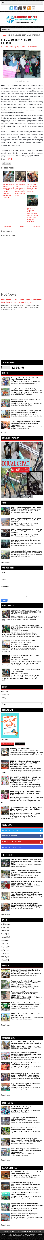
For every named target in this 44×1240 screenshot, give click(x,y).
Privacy (3, 698)
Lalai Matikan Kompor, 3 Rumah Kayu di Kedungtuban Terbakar (24, 1118)
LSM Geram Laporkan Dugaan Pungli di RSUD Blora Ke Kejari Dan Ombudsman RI (26, 611)
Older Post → (37, 226)
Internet (3, 931)
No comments (32, 47)
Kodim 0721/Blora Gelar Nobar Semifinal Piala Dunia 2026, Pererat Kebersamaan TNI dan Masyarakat (26, 520)
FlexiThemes (12, 1234)
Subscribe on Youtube (11, 841)
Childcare (4, 924)
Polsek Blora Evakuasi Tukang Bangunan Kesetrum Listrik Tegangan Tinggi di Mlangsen (26, 1139)
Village (3, 960)
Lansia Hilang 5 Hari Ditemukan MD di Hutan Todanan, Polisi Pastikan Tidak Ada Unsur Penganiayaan (25, 423)
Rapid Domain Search (28, 1235)
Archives (20, 744)
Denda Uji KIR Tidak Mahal (20, 749)
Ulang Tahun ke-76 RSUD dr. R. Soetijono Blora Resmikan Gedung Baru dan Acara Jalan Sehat (26, 389)
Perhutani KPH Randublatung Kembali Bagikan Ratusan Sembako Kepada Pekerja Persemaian (26, 627)
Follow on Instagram (11, 847)
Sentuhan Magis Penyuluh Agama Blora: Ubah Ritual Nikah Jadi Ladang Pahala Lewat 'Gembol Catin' (26, 861)
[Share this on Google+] (11, 159)
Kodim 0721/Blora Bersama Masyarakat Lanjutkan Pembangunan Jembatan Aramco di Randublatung (26, 872)
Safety (3, 950)
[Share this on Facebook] (7, 159)
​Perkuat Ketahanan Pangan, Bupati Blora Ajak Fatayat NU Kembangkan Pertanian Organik (26, 1003)
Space (3, 953)
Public (3, 944)
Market (3, 934)
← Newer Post (6, 226)
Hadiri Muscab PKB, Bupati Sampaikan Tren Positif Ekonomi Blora (25, 1193)
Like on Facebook (9, 836)
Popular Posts (7, 744)
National (4, 937)
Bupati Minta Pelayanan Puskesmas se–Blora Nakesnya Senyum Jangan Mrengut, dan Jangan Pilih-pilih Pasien (32, 214)
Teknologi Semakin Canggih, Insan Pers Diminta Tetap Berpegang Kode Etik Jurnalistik (26, 904)
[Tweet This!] (9, 159)
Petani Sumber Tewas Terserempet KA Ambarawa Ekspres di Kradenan (24, 1128)
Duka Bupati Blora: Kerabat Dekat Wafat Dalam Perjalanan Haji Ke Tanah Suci (26, 378)
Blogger (38, 1231)
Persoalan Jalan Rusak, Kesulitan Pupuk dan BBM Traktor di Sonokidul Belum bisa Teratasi (8, 190)
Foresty (3, 927)
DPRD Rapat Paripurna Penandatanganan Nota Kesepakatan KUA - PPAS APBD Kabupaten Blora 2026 (25, 763)
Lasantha (32, 1234)
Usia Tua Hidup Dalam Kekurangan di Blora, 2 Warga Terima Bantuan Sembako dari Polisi (20, 189)
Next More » (5, 433)
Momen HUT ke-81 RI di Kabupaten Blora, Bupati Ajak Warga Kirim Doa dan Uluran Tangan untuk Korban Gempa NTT (25, 779)
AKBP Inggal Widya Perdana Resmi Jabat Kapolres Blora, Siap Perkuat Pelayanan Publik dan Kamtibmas (25, 793)
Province (4, 940)
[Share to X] (8, 163)
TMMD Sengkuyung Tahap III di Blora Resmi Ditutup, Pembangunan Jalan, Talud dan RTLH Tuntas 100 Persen (26, 809)
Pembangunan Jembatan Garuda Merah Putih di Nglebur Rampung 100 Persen (26, 882)
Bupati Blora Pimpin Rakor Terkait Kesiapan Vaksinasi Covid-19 (23, 641)
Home (4, 35)
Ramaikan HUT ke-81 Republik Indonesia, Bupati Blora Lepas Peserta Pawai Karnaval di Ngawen (21, 301)
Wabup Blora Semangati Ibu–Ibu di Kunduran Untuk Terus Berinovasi (32, 188)
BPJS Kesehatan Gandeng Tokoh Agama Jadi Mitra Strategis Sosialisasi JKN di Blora (26, 411)
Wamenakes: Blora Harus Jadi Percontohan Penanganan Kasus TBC (25, 400)
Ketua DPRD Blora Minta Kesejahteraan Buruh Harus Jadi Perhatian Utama (26, 1172)
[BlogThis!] (5, 163)
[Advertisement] (22, 337)
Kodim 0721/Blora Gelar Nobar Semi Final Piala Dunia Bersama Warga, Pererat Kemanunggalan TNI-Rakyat (26, 531)
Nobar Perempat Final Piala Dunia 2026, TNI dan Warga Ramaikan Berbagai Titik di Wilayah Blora (26, 552)
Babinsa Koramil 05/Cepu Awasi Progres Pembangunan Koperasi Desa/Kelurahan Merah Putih (26, 1205)
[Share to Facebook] (10, 163)
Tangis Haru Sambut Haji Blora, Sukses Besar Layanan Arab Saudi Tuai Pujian (26, 1084)
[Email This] (3, 163)
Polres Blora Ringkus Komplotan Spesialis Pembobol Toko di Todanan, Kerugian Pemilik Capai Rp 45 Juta (26, 1150)
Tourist (3, 957)
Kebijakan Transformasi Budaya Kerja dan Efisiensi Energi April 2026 (24, 1214)
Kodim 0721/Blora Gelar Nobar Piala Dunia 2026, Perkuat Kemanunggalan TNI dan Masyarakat (27, 508)
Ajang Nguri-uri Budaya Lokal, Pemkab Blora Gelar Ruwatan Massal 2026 (25, 1063)
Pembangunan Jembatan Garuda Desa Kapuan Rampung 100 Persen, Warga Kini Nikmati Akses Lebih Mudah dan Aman (26, 982)
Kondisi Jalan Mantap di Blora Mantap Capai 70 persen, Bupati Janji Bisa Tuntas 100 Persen (26, 1074)
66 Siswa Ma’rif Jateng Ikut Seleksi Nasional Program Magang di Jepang (25, 971)
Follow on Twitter (10, 830)
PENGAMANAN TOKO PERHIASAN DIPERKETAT (16, 41)
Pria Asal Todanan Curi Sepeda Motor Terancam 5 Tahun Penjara (23, 1107)
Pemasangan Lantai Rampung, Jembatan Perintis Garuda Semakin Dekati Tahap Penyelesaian (24, 993)
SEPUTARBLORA (20, 1231)
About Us (4, 691)
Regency (4, 947)
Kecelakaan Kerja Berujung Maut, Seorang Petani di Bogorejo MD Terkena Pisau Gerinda (26, 893)
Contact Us (5, 694)
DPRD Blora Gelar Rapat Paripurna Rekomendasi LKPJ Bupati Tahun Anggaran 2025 (25, 1184)
